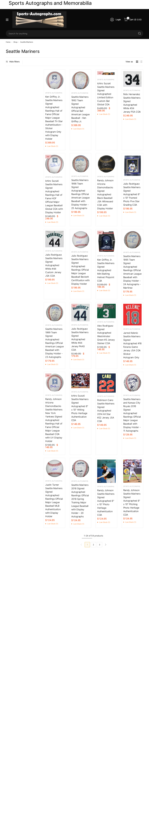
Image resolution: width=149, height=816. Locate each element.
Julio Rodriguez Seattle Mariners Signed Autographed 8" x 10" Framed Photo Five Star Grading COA (131, 194)
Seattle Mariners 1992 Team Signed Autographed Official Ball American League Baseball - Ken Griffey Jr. (80, 109)
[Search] (139, 33)
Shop (15, 42)
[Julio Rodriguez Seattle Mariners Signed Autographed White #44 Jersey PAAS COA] (80, 312)
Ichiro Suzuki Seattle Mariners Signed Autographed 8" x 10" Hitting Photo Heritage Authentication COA (79, 408)
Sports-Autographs (53, 93)
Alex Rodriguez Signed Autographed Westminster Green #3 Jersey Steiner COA (106, 334)
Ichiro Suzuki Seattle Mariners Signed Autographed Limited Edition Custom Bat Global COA (105, 94)
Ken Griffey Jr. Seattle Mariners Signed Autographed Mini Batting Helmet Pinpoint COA (105, 270)
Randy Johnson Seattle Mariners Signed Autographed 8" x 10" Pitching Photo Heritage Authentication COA (131, 502)
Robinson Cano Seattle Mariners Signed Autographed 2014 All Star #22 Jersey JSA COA (105, 411)
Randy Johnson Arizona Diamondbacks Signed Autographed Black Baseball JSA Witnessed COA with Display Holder (105, 194)
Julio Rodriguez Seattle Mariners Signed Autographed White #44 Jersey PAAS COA (79, 339)
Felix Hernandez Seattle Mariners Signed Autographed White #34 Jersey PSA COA (132, 103)
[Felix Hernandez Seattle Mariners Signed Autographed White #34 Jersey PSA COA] (132, 79)
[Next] (105, 544)
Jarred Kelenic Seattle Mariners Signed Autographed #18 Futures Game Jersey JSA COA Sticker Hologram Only (132, 345)
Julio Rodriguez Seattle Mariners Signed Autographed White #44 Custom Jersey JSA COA (53, 265)
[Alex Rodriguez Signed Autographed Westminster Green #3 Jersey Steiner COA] (106, 311)
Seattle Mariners (26, 42)
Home (8, 42)
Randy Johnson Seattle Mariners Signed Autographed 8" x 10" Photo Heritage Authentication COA (105, 502)
